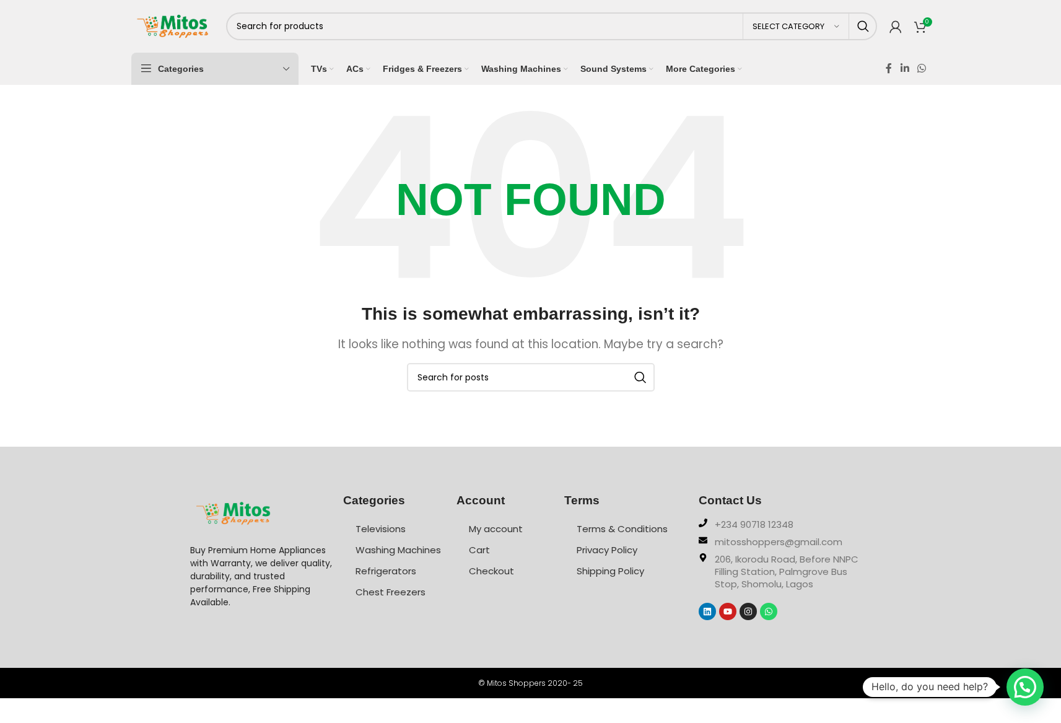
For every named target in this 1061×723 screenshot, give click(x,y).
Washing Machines (398, 549)
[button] (1025, 687)
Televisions (381, 528)
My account (496, 528)
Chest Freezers (391, 591)
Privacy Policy (607, 549)
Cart (479, 549)
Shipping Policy (610, 570)
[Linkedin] (707, 611)
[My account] (895, 26)
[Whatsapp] (768, 611)
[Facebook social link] (888, 68)
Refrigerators (386, 570)
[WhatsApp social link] (921, 68)
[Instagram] (748, 611)
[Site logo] (172, 25)
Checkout (491, 570)
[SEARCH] (863, 26)
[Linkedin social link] (904, 68)
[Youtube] (727, 611)
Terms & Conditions (622, 528)
